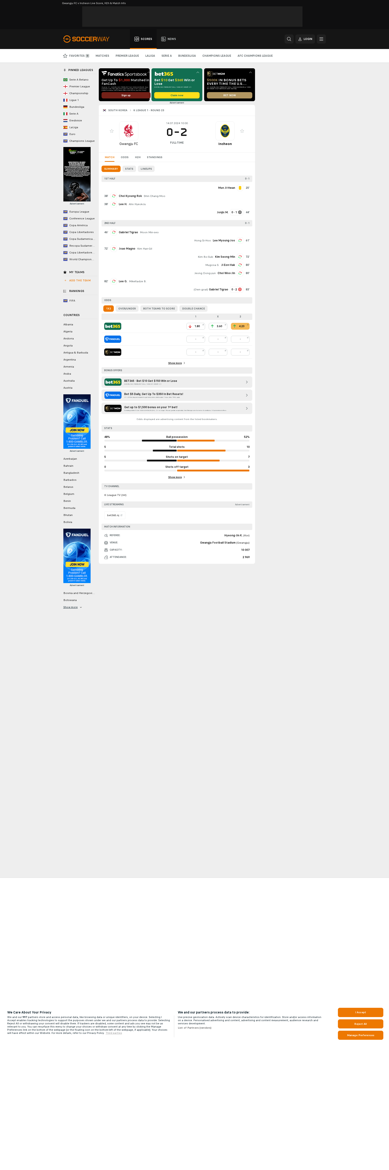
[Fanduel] (112, 339)
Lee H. (123, 204)
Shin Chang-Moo (154, 196)
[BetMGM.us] (112, 352)
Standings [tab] (154, 157)
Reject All (360, 1023)
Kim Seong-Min (225, 257)
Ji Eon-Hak (228, 265)
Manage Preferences (360, 1035)
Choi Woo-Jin (226, 273)
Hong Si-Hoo (202, 240)
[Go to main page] (88, 39)
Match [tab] (109, 157)
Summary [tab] (111, 168)
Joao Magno (127, 248)
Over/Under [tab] (127, 308)
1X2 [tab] (108, 308)
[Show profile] (128, 130)
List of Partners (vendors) (194, 1027)
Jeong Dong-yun (205, 273)
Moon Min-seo (149, 232)
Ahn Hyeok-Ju (137, 204)
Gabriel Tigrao (128, 232)
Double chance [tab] (193, 308)
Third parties (114, 1033)
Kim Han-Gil (144, 248)
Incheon (225, 144)
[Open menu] (321, 39)
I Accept (360, 1012)
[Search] (289, 39)
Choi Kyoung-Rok (130, 196)
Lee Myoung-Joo (224, 240)
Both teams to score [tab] (159, 308)
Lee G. (123, 281)
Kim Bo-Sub (205, 257)
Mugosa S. (212, 265)
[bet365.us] (112, 326)
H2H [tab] (138, 157)
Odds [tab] (125, 157)
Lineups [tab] (146, 168)
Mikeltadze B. (137, 281)
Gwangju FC (128, 144)
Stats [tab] (129, 168)
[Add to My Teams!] (111, 131)
